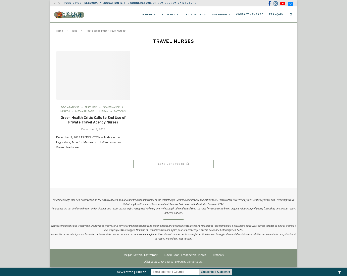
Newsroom (219, 14)
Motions (120, 111)
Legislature (194, 14)
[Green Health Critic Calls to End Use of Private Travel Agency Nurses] (93, 75)
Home (59, 31)
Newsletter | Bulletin (131, 272)
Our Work (146, 14)
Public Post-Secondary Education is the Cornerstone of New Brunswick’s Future (130, 3)
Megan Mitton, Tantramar (140, 255)
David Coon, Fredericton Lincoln (185, 255)
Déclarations (70, 107)
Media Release (84, 111)
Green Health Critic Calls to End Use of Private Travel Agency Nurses (93, 120)
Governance (111, 107)
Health (65, 111)
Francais (218, 255)
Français (276, 14)
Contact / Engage (249, 14)
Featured (91, 107)
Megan (103, 111)
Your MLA (169, 14)
